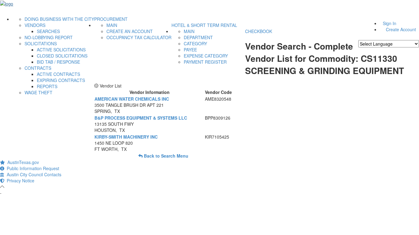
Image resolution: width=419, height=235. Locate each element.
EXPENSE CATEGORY (206, 56)
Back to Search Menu (165, 156)
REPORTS (47, 86)
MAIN (111, 25)
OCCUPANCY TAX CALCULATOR (138, 37)
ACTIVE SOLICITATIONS (61, 50)
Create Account (401, 29)
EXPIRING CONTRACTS (61, 80)
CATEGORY (195, 43)
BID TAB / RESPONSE (58, 62)
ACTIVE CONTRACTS (58, 74)
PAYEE (190, 50)
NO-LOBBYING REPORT (49, 37)
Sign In (389, 23)
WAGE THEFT (38, 92)
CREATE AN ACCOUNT (129, 31)
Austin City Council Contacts (32, 174)
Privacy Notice (19, 180)
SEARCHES (48, 31)
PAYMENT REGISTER (205, 62)
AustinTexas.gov (22, 162)
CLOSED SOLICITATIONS (62, 56)
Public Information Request (31, 168)
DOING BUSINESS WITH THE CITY (59, 19)
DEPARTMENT (198, 37)
